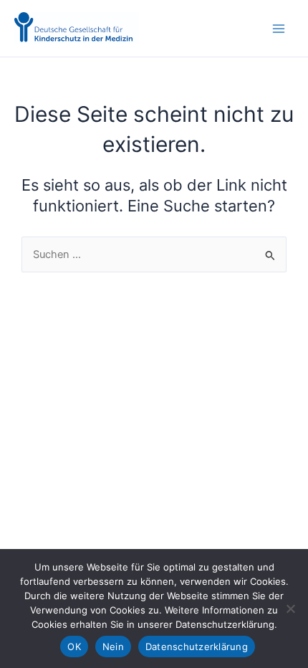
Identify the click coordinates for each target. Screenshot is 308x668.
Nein (113, 646)
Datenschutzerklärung (196, 646)
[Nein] (290, 608)
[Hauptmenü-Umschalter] (279, 29)
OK (74, 646)
